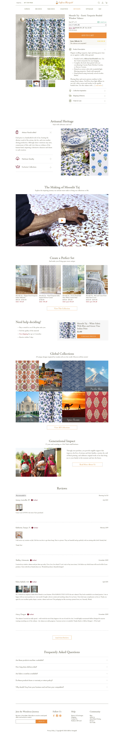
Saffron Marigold (72, 730)
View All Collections (62, 428)
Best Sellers (77, 9)
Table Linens (51, 9)
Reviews (92, 721)
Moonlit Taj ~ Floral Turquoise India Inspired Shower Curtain (49, 296)
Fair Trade (92, 722)
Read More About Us (87, 465)
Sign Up (41, 721)
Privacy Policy (51, 730)
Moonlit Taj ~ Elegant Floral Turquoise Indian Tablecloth (26, 296)
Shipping (73, 717)
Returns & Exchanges (77, 715)
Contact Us (74, 719)
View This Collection (62, 309)
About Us (92, 717)
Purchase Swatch (88, 336)
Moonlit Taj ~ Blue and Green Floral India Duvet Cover (96, 296)
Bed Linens (38, 9)
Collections (64, 9)
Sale (100, 9)
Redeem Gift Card (76, 721)
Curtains (27, 9)
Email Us (19, 3)
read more (99, 85)
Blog (91, 715)
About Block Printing (95, 719)
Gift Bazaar (89, 9)
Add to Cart (87, 35)
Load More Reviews (62, 638)
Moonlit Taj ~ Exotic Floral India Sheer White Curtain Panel (72, 296)
